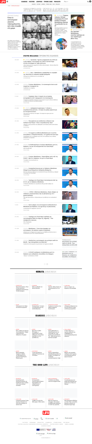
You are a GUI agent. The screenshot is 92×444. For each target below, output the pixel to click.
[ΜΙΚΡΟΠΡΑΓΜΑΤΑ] (26, 418)
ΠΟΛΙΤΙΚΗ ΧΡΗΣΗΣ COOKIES (56, 424)
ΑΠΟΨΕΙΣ (39, 1)
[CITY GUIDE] (50, 418)
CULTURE (32, 1)
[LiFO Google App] (40, 434)
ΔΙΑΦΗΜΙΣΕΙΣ (48, 422)
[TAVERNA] (60, 418)
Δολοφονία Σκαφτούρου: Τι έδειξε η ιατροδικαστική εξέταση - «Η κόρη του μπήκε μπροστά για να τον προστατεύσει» (40, 109)
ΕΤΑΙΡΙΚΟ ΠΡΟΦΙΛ (58, 422)
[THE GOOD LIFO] (42, 418)
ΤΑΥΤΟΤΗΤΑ (25, 422)
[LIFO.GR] (3, 2)
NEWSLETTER (41, 422)
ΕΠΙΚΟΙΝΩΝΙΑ (33, 422)
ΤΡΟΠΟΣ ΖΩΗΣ (48, 1)
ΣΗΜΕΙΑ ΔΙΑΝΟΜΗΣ (69, 424)
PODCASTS (57, 1)
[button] (7, 2)
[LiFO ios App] (51, 434)
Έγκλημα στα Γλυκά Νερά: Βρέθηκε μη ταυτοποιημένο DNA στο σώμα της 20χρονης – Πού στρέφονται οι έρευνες (38, 218)
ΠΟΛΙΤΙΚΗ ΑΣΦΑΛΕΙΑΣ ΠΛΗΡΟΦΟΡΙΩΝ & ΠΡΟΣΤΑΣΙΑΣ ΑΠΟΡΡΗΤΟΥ (33, 424)
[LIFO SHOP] (68, 418)
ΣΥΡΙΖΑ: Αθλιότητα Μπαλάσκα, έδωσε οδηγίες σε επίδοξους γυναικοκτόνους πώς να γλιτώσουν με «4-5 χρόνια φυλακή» (40, 193)
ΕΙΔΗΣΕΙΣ (24, 1)
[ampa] (36, 418)
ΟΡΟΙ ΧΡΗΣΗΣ (66, 422)
